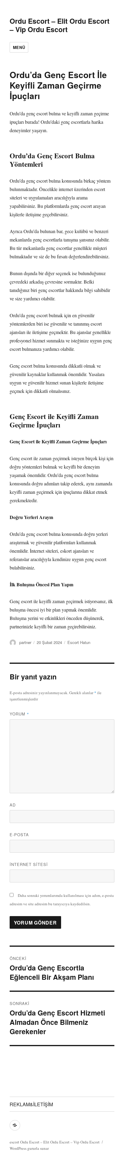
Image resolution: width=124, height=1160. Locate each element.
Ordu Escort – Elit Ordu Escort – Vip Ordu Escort (60, 25)
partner (25, 642)
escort (14, 1142)
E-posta (19, 834)
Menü (19, 47)
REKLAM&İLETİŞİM (31, 1104)
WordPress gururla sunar (29, 1148)
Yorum (19, 714)
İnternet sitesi (29, 864)
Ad (13, 805)
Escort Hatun (78, 642)
